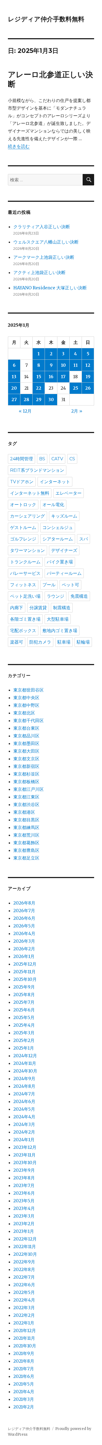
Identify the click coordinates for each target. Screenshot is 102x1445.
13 (14, 376)
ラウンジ (55, 596)
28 (26, 399)
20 (14, 388)
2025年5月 (24, 1017)
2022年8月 (24, 1269)
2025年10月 (25, 979)
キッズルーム (64, 516)
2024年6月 (24, 1101)
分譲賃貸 (38, 607)
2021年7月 (23, 1368)
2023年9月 (24, 1170)
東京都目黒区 (26, 819)
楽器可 (16, 642)
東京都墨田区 (26, 743)
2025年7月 (24, 1002)
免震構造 (79, 596)
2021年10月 (24, 1345)
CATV (57, 458)
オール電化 (53, 504)
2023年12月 (24, 1147)
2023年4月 (24, 1208)
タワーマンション (27, 550)
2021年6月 (23, 1376)
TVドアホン (21, 481)
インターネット (55, 481)
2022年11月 (24, 1246)
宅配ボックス (23, 630)
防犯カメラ (40, 642)
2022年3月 (24, 1307)
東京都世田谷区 (28, 690)
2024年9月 (24, 1078)
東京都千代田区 (28, 720)
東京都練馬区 (26, 827)
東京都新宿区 (26, 766)
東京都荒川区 (26, 835)
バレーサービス (25, 573)
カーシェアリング (27, 516)
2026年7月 (24, 910)
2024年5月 (24, 1109)
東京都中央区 (26, 697)
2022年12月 (25, 1239)
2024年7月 (24, 1093)
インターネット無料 (29, 493)
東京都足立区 (26, 858)
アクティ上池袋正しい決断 (39, 272)
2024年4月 (24, 1116)
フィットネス (23, 584)
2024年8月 (24, 1086)
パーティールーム (64, 573)
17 (63, 376)
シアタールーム (57, 539)
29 (38, 399)
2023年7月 (24, 1185)
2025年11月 (24, 971)
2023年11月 (24, 1155)
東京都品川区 (26, 735)
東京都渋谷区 (26, 804)
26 (88, 388)
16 (51, 376)
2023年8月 (24, 1177)
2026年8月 (24, 903)
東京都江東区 (26, 797)
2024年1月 (24, 1139)
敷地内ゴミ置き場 (59, 630)
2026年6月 (24, 918)
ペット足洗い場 (25, 596)
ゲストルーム (23, 527)
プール (48, 584)
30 (51, 399)
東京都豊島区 (26, 850)
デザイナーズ (64, 550)
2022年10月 (25, 1254)
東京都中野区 (26, 705)
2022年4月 (24, 1300)
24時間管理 (21, 458)
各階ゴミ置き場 (25, 619)
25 (75, 388)
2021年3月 (23, 1399)
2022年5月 (24, 1292)
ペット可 (70, 584)
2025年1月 (23, 1048)
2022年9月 (24, 1261)
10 (63, 365)
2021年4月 (23, 1391)
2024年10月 (25, 1071)
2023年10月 (25, 1162)
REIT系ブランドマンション (37, 470)
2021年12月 (24, 1330)
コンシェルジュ (57, 527)
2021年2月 (23, 1407)
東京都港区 (24, 812)
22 (38, 388)
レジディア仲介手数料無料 (46, 19)
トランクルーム (25, 561)
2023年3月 (24, 1216)
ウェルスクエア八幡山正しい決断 (46, 242)
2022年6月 (24, 1284)
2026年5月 (24, 926)
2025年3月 (24, 1032)
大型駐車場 (58, 619)
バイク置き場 (60, 561)
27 (14, 399)
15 (38, 376)
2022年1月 (23, 1323)
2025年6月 (24, 1010)
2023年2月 (24, 1223)
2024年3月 (24, 1124)
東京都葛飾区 (26, 842)
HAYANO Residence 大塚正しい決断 (50, 287)
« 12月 (25, 411)
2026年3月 (24, 941)
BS (42, 458)
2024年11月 (24, 1063)
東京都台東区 (26, 728)
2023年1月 (23, 1231)
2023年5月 (24, 1200)
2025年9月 (24, 987)
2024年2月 (24, 1132)
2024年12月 (25, 1055)
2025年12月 (24, 964)
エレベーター (68, 493)
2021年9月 (23, 1353)
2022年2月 (24, 1315)
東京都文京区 (26, 758)
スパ (83, 539)
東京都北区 (24, 713)
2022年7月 (24, 1277)
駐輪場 (83, 642)
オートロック (23, 504)
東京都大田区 (26, 751)
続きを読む (19, 146)
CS (72, 458)
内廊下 (16, 607)
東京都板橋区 (26, 781)
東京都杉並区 (26, 774)
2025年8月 (24, 994)
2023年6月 (24, 1193)
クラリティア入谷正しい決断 (41, 226)
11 (75, 365)
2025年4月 (24, 1025)
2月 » (76, 411)
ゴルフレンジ (23, 539)
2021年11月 (24, 1338)
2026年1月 (24, 956)
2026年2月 (24, 948)
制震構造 (61, 607)
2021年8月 (23, 1361)
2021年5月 (23, 1384)
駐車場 (63, 642)
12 (87, 365)
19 (88, 376)
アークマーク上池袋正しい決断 (43, 257)
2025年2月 (24, 1040)
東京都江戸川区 (28, 789)
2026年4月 (24, 933)
